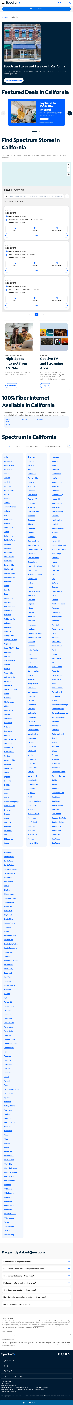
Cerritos (7, 698)
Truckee (7, 1068)
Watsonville (8, 1155)
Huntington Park (34, 637)
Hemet (30, 587)
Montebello (56, 474)
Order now (62, 3)
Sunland (7, 981)
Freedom (31, 503)
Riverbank (56, 755)
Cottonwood (9, 752)
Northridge (56, 553)
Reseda (55, 738)
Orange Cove (57, 591)
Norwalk (55, 558)
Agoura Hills (9, 465)
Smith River (8, 919)
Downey (7, 810)
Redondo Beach (58, 734)
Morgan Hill (56, 499)
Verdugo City (9, 1122)
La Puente (32, 713)
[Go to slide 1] (34, 131)
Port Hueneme (57, 688)
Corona (7, 735)
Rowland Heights (58, 772)
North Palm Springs (59, 549)
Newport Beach (58, 528)
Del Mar (7, 785)
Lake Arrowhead (34, 725)
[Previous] (3, 113)
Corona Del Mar (10, 739)
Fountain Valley (34, 499)
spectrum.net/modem (38, 1326)
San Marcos (56, 826)
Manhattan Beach (35, 801)
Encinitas (31, 457)
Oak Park (55, 566)
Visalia (7, 1135)
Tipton (8, 421)
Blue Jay (7, 581)
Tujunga (7, 1072)
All (9, 446)
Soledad (7, 927)
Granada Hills (33, 541)
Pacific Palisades (58, 604)
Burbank (7, 602)
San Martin (56, 834)
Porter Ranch (57, 692)
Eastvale (7, 822)
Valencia (7, 1102)
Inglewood (32, 658)
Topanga (7, 1056)
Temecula (8, 1018)
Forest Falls (32, 495)
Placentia (55, 671)
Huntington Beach (35, 633)
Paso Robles (56, 642)
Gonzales (31, 537)
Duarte (7, 814)
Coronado (8, 743)
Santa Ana (8, 852)
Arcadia (7, 498)
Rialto (54, 742)
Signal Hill (8, 906)
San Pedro (56, 843)
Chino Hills (8, 710)
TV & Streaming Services (52, 446)
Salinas (54, 784)
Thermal (7, 1035)
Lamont (31, 742)
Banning (7, 544)
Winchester (8, 1197)
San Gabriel (56, 809)
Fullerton (31, 507)
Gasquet (31, 520)
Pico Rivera (56, 658)
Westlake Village (10, 1172)
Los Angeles (33, 784)
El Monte (7, 835)
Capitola (7, 644)
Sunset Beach (9, 985)
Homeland (32, 625)
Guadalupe (32, 562)
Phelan (54, 654)
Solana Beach (9, 923)
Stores (18, 446)
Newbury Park (57, 520)
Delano (7, 789)
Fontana (31, 490)
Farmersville (33, 478)
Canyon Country (10, 640)
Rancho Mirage (58, 709)
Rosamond (56, 763)
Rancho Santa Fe (58, 717)
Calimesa (7, 623)
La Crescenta (33, 692)
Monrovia (55, 465)
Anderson (8, 486)
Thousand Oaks (10, 1039)
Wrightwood (9, 1218)
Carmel (7, 656)
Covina (7, 756)
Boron (6, 586)
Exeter (30, 469)
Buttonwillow (9, 606)
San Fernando (57, 805)
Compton (8, 731)
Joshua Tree (33, 667)
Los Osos (31, 788)
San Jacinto (56, 814)
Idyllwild (31, 642)
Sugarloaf (8, 973)
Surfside (7, 989)
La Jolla (31, 700)
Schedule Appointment (14, 80)
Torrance (7, 1060)
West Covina (9, 1160)
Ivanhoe (31, 662)
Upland (7, 1097)
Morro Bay (56, 507)
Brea (6, 594)
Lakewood (32, 738)
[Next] (69, 113)
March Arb (32, 805)
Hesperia (31, 595)
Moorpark (56, 490)
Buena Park (8, 598)
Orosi (54, 595)
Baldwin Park (9, 540)
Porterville (56, 696)
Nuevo (54, 562)
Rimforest (56, 746)
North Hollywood (59, 545)
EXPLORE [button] (9, 1371)
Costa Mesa (8, 747)
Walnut (7, 1143)
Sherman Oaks (10, 898)
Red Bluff (55, 721)
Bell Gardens (9, 556)
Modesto (55, 457)
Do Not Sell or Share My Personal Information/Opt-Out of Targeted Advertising (25, 1387)
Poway (54, 700)
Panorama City (58, 629)
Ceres (6, 693)
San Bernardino (58, 793)
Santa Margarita (10, 869)
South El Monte (10, 935)
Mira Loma (32, 839)
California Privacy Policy (8, 1385)
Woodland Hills (10, 1214)
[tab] (36, 1361)
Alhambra (8, 469)
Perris (54, 650)
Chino (6, 706)
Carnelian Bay (9, 660)
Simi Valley (8, 911)
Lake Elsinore (33, 730)
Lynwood (31, 793)
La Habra (31, 696)
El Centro (8, 831)
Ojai (53, 579)
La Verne (31, 721)
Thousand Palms (10, 1043)
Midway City (33, 834)
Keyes (30, 675)
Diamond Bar (9, 806)
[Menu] (3, 3)
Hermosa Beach (34, 591)
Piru (53, 662)
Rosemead (56, 767)
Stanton (7, 956)
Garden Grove (33, 511)
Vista (6, 1139)
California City (10, 619)
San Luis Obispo (58, 822)
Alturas (7, 478)
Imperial (31, 646)
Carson (7, 664)
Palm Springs (57, 616)
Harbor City (32, 570)
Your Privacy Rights (7, 1381)
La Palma (31, 709)
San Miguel (56, 839)
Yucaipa (7, 1230)
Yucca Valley (9, 1234)
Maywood (32, 818)
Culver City (8, 768)
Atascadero (8, 519)
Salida (54, 780)
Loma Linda (32, 767)
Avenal (7, 523)
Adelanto (8, 461)
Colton (7, 727)
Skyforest (8, 915)
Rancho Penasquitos (60, 713)
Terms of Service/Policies (8, 1391)
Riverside (55, 759)
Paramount (56, 633)
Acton (6, 457)
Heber (30, 583)
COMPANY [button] (9, 1361)
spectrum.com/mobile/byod (11, 1335)
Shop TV (46, 385)
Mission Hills (33, 843)
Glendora (31, 532)
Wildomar (8, 1189)
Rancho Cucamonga (60, 704)
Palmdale (55, 620)
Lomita (31, 772)
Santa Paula (8, 877)
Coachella (8, 723)
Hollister (31, 616)
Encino (31, 461)
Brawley (7, 590)
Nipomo (55, 532)
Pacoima (55, 608)
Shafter (7, 890)
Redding (55, 725)
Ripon (54, 751)
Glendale (31, 528)
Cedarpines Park (10, 689)
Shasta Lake (9, 894)
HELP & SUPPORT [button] (13, 1376)
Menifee (31, 826)
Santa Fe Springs (10, 865)
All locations (5, 17)
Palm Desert (56, 612)
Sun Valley (8, 977)
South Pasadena (10, 948)
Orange (55, 587)
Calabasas (8, 610)
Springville (8, 952)
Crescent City (9, 760)
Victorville (8, 1126)
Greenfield (32, 553)
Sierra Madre (9, 902)
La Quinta (32, 717)
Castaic (7, 669)
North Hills (56, 541)
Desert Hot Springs (11, 801)
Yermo (6, 1222)
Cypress (7, 777)
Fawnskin (32, 482)
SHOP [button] (7, 1366)
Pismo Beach (57, 667)
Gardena (31, 516)
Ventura (7, 1118)
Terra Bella (40, 419)
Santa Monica (9, 873)
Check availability (36, 9)
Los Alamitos (33, 780)
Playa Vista (56, 679)
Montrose (55, 486)
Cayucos (7, 681)
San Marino (56, 830)
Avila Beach (8, 527)
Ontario (55, 583)
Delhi (6, 793)
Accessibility (5, 1383)
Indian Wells (33, 650)
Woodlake (8, 1209)
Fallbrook (32, 474)
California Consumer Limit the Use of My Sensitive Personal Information (22, 1389)
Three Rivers (9, 1048)
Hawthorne (32, 579)
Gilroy (30, 524)
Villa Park (8, 1131)
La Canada (32, 688)
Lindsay (31, 755)
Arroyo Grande (10, 507)
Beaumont (8, 552)
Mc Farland (32, 822)
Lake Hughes (33, 734)
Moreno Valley (57, 495)
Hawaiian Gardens (35, 574)
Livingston (32, 763)
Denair (7, 797)
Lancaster (32, 746)
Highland (31, 604)
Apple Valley (9, 490)
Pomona (55, 683)
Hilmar (30, 608)
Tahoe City (8, 1002)
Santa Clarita (9, 857)
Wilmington (9, 1193)
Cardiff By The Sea (11, 648)
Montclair (55, 469)
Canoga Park (9, 635)
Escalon (31, 465)
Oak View (56, 570)
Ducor (8, 419)
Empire (7, 843)
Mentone (31, 830)
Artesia (7, 511)
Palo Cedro (56, 625)
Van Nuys (8, 1110)
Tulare (8, 424)
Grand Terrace (33, 545)
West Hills (8, 1164)
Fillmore (31, 486)
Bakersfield (8, 536)
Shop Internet (12, 385)
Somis (6, 931)
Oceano (55, 574)
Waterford (8, 1151)
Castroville (8, 673)
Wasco (6, 1147)
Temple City (9, 1023)
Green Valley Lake (35, 549)
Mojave (55, 461)
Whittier (7, 1185)
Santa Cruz (8, 861)
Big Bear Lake (9, 573)
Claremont (8, 718)
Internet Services (32, 446)
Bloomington (9, 577)
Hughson (31, 629)
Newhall (55, 524)
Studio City (8, 969)
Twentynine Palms (11, 1089)
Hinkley (31, 612)
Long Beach (32, 776)
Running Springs (58, 776)
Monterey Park (57, 482)
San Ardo (24, 419)
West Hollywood (10, 1168)
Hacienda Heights (35, 566)
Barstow (7, 548)
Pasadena (56, 637)
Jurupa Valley (33, 671)
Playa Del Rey (57, 675)
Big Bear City (9, 569)
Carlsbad (7, 652)
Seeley (6, 886)
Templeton (8, 1027)
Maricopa (31, 809)
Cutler (6, 772)
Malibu (30, 797)
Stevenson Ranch (11, 960)
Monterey (56, 478)
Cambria (7, 631)
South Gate (8, 940)
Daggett (7, 781)
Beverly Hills (9, 565)
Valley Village (9, 1106)
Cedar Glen (8, 685)
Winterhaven (9, 1205)
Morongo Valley (58, 503)
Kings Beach (33, 683)
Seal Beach (8, 881)
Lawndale (32, 751)
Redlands (55, 730)
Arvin (6, 515)
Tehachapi (8, 1014)
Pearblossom (57, 646)
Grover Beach (33, 558)
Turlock (7, 1081)
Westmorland (9, 1180)
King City (31, 679)
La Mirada (32, 704)
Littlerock (32, 759)
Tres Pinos (8, 1064)
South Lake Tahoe (11, 944)
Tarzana (7, 1010)
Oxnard (55, 600)
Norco (54, 537)
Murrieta (55, 516)
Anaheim (7, 482)
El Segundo (8, 839)
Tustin (6, 1085)
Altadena (8, 473)
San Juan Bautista (59, 818)
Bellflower (8, 561)
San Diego (56, 797)
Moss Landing (57, 511)
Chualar (7, 714)
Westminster (9, 1176)
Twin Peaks (8, 1093)
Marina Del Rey (34, 814)
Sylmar (7, 994)
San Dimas (56, 801)
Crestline (7, 764)
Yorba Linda (9, 1226)
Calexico (7, 615)
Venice (7, 1114)
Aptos (6, 494)
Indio (30, 654)
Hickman (31, 600)
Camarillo (8, 627)
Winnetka (8, 1201)
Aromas (7, 503)
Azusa (6, 532)
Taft (5, 998)
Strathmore (8, 964)
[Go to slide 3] (39, 131)
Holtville (31, 620)
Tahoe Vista (9, 1006)
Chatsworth (9, 702)
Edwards (7, 826)
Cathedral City (10, 677)
